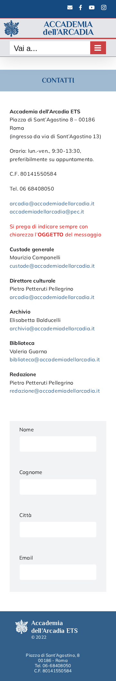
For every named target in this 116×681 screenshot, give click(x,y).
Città (25, 515)
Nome (26, 429)
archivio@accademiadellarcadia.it (52, 328)
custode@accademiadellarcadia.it (52, 266)
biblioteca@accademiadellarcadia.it (55, 359)
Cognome (31, 472)
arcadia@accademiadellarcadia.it (52, 203)
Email (26, 557)
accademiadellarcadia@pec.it (47, 211)
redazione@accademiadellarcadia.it (55, 390)
